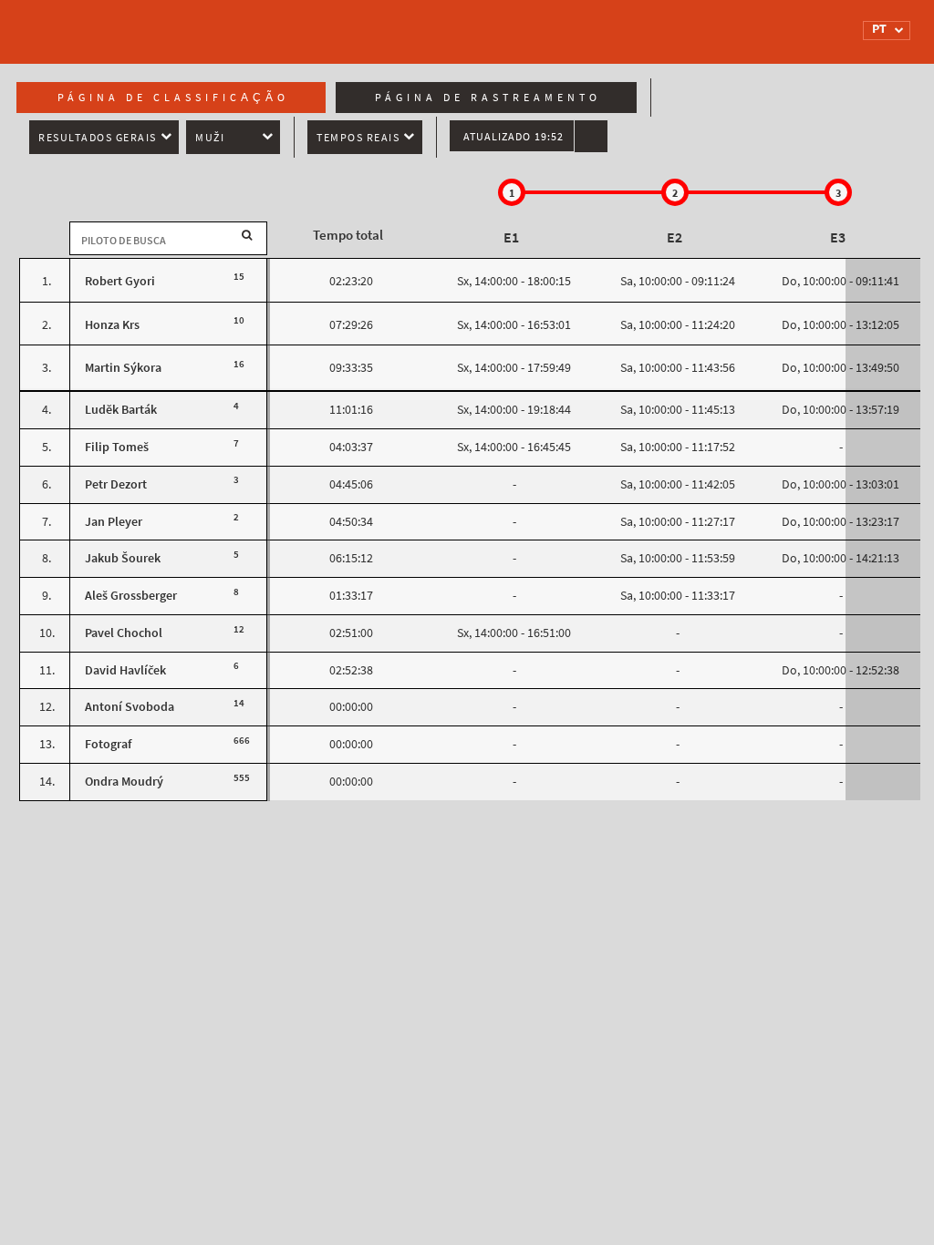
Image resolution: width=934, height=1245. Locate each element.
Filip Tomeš (117, 447)
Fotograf (108, 744)
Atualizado (513, 136)
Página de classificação (173, 97)
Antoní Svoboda (129, 706)
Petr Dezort (116, 484)
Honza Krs (112, 325)
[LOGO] (106, 23)
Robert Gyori (120, 281)
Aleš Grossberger (131, 595)
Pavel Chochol (123, 633)
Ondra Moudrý (124, 781)
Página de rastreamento (488, 97)
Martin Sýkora (123, 367)
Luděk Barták (121, 409)
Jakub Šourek (123, 558)
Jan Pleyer (113, 521)
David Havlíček (125, 670)
